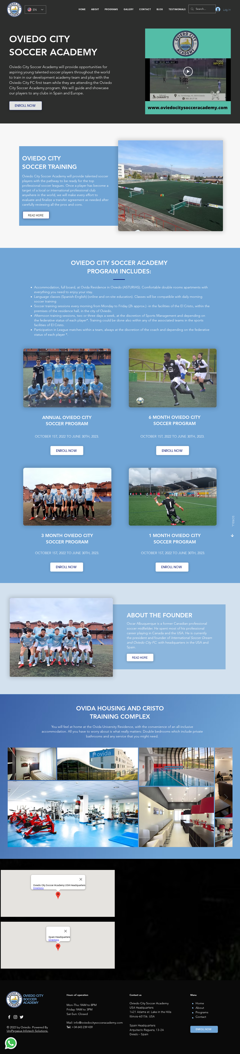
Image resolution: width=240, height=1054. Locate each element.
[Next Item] (226, 797)
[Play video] (188, 71)
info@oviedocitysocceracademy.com (98, 1022)
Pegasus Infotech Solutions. (29, 1031)
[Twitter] (21, 1017)
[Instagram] (15, 1017)
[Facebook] (9, 1017)
